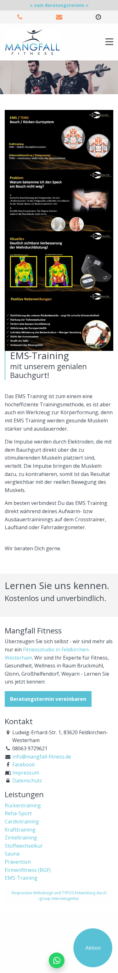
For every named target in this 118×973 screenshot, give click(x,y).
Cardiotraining (22, 821)
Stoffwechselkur (24, 845)
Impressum (25, 772)
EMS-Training (21, 877)
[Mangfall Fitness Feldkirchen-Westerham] (33, 41)
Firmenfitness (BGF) (28, 870)
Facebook (23, 764)
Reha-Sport (18, 813)
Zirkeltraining (21, 837)
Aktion (92, 947)
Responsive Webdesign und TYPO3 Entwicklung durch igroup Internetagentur (59, 895)
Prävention (18, 861)
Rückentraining (23, 805)
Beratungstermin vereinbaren (48, 698)
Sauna (12, 853)
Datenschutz (27, 780)
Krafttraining (20, 829)
